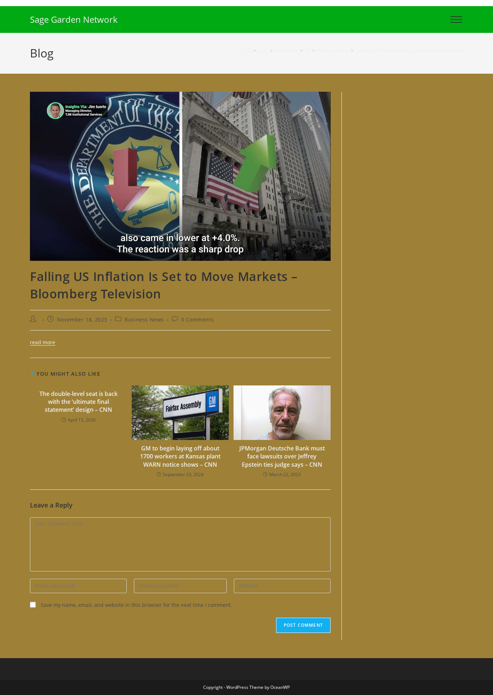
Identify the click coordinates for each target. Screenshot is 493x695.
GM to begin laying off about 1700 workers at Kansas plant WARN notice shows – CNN (180, 456)
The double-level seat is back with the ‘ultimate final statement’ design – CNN (78, 402)
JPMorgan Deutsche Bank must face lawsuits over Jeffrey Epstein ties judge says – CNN (282, 456)
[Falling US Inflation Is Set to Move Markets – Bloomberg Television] (180, 175)
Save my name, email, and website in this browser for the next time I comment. (136, 604)
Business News (144, 319)
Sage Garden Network (74, 19)
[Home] (249, 50)
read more (42, 342)
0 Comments (197, 319)
